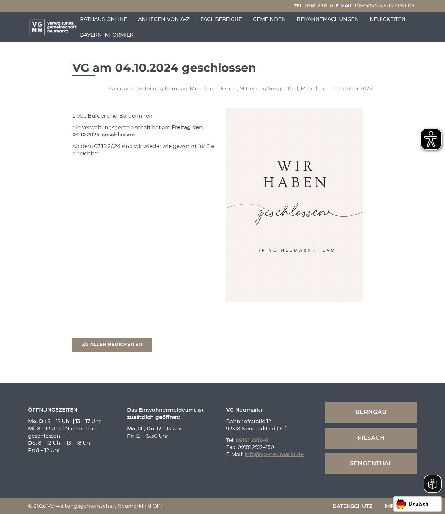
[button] (112, 345)
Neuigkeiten (388, 19)
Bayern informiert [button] (108, 35)
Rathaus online (103, 19)
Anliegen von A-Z (164, 19)
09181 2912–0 (313, 6)
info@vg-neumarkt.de (375, 6)
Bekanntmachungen (328, 19)
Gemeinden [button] (269, 19)
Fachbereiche (221, 19)
